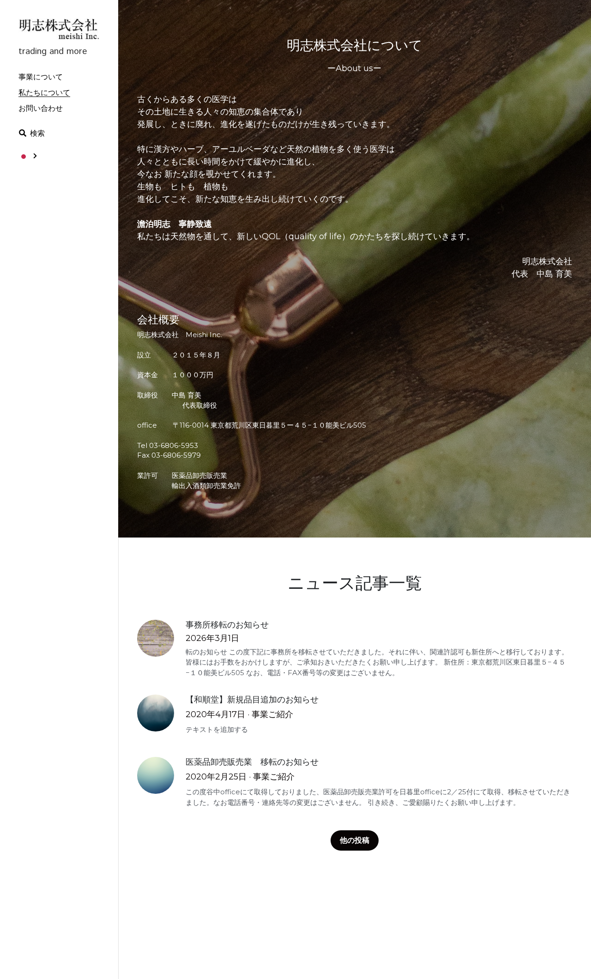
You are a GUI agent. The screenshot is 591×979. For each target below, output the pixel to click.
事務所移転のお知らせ (227, 625)
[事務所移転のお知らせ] (155, 638)
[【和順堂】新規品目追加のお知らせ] (155, 713)
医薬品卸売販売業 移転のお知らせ (252, 762)
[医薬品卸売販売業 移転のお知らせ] (155, 775)
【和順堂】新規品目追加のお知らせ (252, 700)
